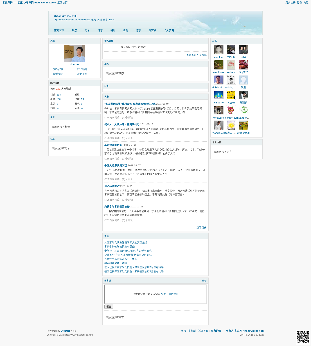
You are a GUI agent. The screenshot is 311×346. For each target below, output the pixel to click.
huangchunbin (245, 117)
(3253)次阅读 (112, 199)
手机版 (192, 330)
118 (59, 94)
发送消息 (82, 73)
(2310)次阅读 (112, 220)
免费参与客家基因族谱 (117, 206)
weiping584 (231, 87)
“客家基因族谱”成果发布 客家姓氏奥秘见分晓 (130, 103)
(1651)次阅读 (112, 158)
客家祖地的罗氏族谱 (115, 263)
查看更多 (202, 227)
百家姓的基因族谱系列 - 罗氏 (120, 259)
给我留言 (58, 73)
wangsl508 (219, 132)
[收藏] (93, 19)
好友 (214, 40)
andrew (231, 72)
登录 (299, 2)
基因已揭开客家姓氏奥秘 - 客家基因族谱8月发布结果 (134, 267)
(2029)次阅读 (112, 179)
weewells (218, 117)
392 (59, 99)
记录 (87, 30)
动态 (74, 30)
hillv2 (243, 57)
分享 (138, 30)
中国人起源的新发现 (115, 165)
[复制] (99, 19)
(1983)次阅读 (112, 117)
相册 (112, 30)
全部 (204, 280)
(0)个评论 (127, 138)
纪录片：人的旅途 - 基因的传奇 (121, 124)
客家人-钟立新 (233, 132)
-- (82, 94)
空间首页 (59, 30)
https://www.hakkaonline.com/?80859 (72, 19)
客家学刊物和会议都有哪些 (119, 246)
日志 (100, 30)
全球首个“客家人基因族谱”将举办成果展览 (128, 254)
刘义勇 (231, 57)
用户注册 (290, 2)
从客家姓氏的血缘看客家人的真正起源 (125, 242)
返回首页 (62, 2)
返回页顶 (203, 330)
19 (82, 99)
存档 (183, 330)
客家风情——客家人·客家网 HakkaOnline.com (29, 2)
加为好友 (58, 69)
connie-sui (231, 117)
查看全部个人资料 (196, 55)
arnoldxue (218, 72)
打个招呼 (82, 69)
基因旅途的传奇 (113, 144)
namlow (218, 57)
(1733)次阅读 (112, 138)
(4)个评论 (127, 117)
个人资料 (169, 30)
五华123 (243, 72)
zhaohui (75, 64)
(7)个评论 (127, 199)
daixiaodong (219, 87)
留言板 (152, 30)
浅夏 (243, 87)
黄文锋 (231, 102)
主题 (125, 30)
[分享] (105, 19)
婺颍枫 (243, 102)
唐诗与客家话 (112, 186)
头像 (52, 40)
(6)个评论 (127, 220)
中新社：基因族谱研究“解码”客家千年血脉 (128, 250)
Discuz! (65, 330)
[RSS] (111, 19)
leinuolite (219, 102)
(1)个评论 (127, 179)
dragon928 (243, 132)
